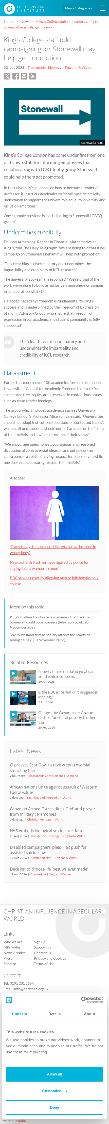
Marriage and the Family (43, 797)
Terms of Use (44, 964)
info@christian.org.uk (31, 989)
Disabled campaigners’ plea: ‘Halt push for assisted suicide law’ (48, 849)
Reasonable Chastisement (46, 776)
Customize (51, 1091)
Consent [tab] (19, 1014)
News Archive (15, 953)
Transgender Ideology (44, 68)
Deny (54, 1107)
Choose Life (38, 874)
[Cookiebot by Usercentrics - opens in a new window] (81, 1000)
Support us (42, 947)
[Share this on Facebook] (15, 75)
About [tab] (89, 1014)
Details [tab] (54, 1014)
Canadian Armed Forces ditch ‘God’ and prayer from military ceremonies (52, 811)
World (67, 797)
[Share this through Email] (24, 75)
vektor (21, 1120)
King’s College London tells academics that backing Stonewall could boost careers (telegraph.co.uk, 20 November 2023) (49, 622)
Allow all (54, 1074)
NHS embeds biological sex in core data (46, 830)
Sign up (39, 942)
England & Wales (78, 68)
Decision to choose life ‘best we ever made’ (49, 869)
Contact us (42, 953)
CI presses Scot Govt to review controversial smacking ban (50, 767)
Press (8, 958)
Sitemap (10, 964)
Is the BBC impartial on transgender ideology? (68, 694)
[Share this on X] (7, 75)
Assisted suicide (40, 858)
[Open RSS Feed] (32, 75)
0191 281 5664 (22, 983)
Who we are (13, 942)
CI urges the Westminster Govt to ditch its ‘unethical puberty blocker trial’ (67, 717)
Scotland (72, 776)
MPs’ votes (12, 947)
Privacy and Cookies (50, 958)
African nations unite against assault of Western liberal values (53, 789)
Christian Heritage (39, 819)
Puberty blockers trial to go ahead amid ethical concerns (66, 674)
